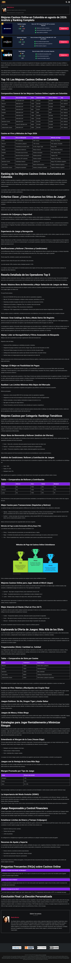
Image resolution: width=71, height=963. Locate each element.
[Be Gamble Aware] (41, 947)
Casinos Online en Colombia (40, 954)
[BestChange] (54, 947)
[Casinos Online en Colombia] (3, 1)
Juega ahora (64, 28)
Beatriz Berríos (10, 7)
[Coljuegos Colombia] (16, 947)
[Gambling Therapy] (29, 947)
